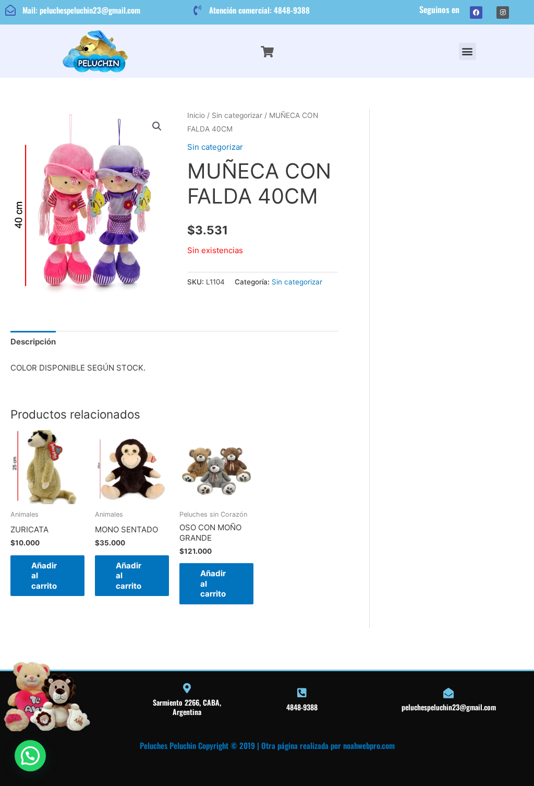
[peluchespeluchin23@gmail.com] (448, 693)
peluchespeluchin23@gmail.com (449, 706)
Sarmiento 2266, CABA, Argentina (187, 707)
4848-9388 (302, 706)
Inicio (196, 115)
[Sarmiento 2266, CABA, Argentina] (186, 688)
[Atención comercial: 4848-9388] (197, 10)
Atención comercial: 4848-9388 (259, 10)
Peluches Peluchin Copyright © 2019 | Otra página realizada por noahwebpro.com (267, 745)
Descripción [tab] (33, 342)
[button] (467, 51)
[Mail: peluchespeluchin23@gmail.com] (10, 10)
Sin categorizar (237, 115)
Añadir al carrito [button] (44, 576)
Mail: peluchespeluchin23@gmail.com (81, 10)
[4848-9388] (302, 693)
